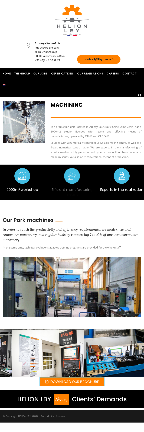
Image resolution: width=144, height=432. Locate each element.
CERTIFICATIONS (62, 74)
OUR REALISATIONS (90, 74)
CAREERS (113, 74)
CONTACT (129, 74)
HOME (7, 74)
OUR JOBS (40, 74)
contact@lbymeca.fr (99, 59)
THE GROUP (22, 74)
